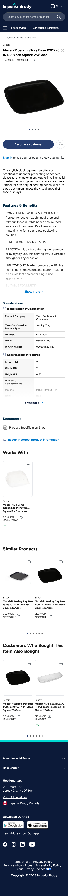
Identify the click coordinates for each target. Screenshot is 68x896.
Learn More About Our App (21, 833)
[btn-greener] (5, 525)
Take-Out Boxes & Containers (21, 37)
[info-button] (34, 60)
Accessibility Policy (48, 865)
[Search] (59, 17)
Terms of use (21, 861)
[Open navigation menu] (5, 28)
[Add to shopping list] (29, 465)
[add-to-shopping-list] (60, 144)
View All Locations (15, 797)
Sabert (6, 44)
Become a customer (28, 144)
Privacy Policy (42, 861)
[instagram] (14, 844)
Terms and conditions (18, 865)
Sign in (7, 157)
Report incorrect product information (33, 439)
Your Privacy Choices (31, 869)
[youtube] (32, 844)
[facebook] (5, 844)
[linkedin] (22, 844)
